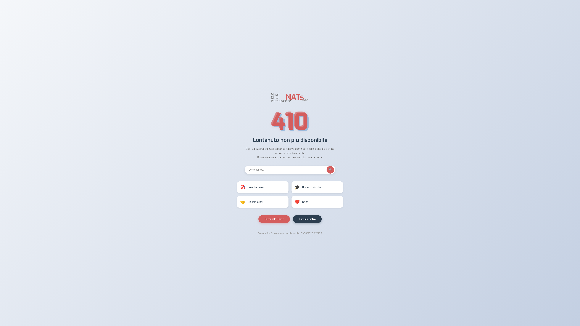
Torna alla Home (274, 219)
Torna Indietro (307, 219)
